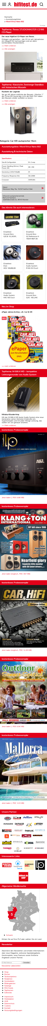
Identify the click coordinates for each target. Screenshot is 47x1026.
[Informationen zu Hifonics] (40, 830)
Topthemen (8, 990)
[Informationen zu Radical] (29, 843)
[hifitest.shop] (23, 881)
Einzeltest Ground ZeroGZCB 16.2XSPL (10, 234)
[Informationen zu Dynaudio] (8, 824)
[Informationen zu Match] (15, 835)
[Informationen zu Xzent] (28, 848)
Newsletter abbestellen (11, 966)
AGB (6, 1001)
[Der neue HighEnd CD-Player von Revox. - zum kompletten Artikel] (23, 66)
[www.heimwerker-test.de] (29, 869)
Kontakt (7, 1008)
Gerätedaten (9, 981)
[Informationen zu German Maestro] (6, 831)
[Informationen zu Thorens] (7, 848)
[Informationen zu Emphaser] (19, 824)
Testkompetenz (10, 976)
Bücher (7, 974)
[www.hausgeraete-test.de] (18, 869)
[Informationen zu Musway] (37, 835)
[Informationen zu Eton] (38, 824)
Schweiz (9, 935)
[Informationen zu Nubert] (6, 843)
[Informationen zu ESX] (29, 825)
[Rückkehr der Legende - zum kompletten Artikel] (23, 121)
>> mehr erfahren (9, 366)
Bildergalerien (9, 983)
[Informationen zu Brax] (38, 817)
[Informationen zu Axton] (27, 817)
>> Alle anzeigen (8, 49)
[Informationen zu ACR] (7, 818)
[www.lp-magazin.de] (40, 869)
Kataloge (7, 986)
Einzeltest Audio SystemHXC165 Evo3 (9, 295)
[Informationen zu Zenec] (39, 848)
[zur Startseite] (25, 4)
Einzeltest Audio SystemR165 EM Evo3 (32, 265)
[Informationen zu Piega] (18, 842)
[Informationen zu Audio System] (17, 818)
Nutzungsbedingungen (13, 1010)
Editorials (8, 992)
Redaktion (8, 979)
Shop (6, 972)
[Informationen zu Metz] (26, 836)
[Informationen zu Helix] (29, 830)
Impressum (8, 996)
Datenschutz (9, 1003)
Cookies (7, 1006)
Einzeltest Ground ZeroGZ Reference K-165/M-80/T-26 (32, 235)
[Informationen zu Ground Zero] (18, 830)
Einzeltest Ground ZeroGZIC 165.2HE (32, 295)
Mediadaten (9, 999)
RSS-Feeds (8, 988)
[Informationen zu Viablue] (18, 849)
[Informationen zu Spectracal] (40, 842)
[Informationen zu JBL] (7, 836)
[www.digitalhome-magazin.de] (6, 869)
